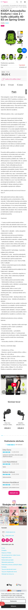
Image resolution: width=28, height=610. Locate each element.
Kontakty (4, 567)
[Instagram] (7, 540)
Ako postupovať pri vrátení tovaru (11, 555)
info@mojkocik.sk (10, 532)
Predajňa (4, 550)
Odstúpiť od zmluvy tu (8, 574)
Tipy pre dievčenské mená (9, 569)
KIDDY (7, 23)
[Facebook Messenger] (11, 540)
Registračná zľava (6, 557)
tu (23, 597)
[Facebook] (3, 540)
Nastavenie (13, 601)
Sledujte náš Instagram (14, 505)
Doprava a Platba (6, 553)
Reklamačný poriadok (7, 560)
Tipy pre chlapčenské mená (9, 572)
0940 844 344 (9, 536)
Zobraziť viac (14, 493)
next (26, 414)
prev (1, 414)
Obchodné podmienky (8, 562)
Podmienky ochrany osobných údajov (12, 564)
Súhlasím (13, 606)
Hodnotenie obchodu (14, 441)
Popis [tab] (14, 92)
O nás (3, 548)
